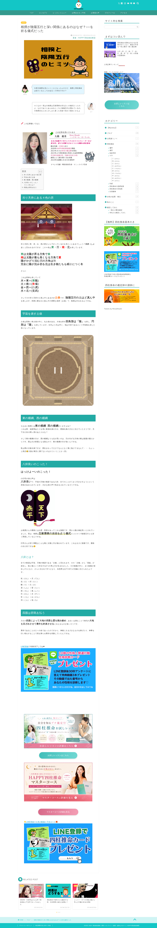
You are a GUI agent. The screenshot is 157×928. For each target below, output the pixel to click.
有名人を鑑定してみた (124, 212)
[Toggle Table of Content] (39, 171)
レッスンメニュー (60, 13)
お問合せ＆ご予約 (79, 13)
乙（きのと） (116, 163)
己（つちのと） (117, 168)
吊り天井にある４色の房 (32, 175)
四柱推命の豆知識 (124, 189)
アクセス (123, 13)
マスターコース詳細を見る (58, 812)
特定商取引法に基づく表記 (43, 925)
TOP (32, 13)
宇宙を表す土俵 (29, 177)
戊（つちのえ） (117, 173)
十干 (124, 155)
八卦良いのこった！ (31, 182)
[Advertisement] (121, 328)
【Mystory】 (122, 128)
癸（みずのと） (117, 178)
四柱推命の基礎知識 (124, 186)
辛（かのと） (116, 180)
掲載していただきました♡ (113, 72)
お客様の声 (95, 13)
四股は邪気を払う (30, 187)
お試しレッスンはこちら (58, 755)
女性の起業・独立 (122, 197)
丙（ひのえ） (116, 161)
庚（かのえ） (116, 171)
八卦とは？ (31, 185)
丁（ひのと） (116, 158)
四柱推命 (122, 144)
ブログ (23, 22)
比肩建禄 (123, 191)
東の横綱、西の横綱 (31, 180)
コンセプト (43, 13)
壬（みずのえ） (117, 166)
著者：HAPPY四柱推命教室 (84, 38)
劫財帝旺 (123, 153)
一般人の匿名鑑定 (124, 210)
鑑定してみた (122, 207)
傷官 (123, 150)
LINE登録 (25, 646)
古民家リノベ (122, 138)
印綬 (123, 183)
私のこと (122, 202)
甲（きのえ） (116, 176)
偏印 (123, 148)
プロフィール (110, 13)
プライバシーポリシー (25, 925)
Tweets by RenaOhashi (113, 309)
